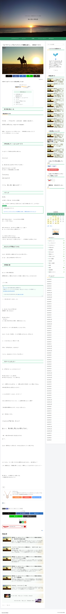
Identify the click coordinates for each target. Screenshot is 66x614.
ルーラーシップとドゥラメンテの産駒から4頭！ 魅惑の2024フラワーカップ (20, 211)
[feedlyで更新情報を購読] (23, 522)
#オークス (5, 287)
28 (50, 223)
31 (58, 223)
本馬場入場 (17, 102)
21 (50, 221)
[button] (36, 76)
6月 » (51, 225)
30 (55, 223)
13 (48, 219)
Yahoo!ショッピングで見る (37, 497)
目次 (21, 91)
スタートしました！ (19, 104)
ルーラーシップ (17, 508)
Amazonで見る (17, 497)
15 (53, 219)
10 (58, 218)
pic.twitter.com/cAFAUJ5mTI (9, 291)
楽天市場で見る (27, 497)
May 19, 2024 (20, 294)
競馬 (7, 508)
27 (48, 223)
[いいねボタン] (3, 503)
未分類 (4, 508)
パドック (17, 99)
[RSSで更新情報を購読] (25, 522)
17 (58, 219)
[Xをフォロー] (20, 522)
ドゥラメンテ (12, 508)
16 (55, 219)
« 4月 (48, 225)
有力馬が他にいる (18, 94)
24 (58, 221)
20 (48, 221)
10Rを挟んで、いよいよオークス (21, 97)
